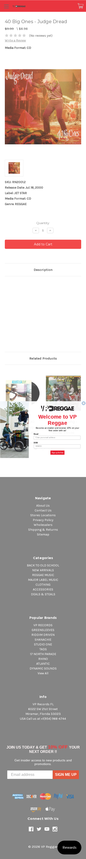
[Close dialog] (83, 403)
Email (36, 434)
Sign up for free (57, 452)
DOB (36, 443)
